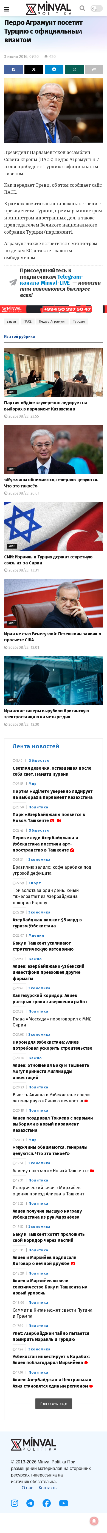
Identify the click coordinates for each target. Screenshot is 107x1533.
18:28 (19, 1273)
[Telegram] (30, 1503)
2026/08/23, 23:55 (23, 416)
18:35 (19, 1250)
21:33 (19, 1011)
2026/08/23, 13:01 (23, 647)
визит (11, 321)
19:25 (19, 1203)
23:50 (19, 807)
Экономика (39, 860)
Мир (12, 392)
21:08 (19, 1035)
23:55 (19, 784)
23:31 (19, 860)
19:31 (19, 1180)
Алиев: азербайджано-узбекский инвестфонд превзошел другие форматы (49, 972)
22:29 (19, 912)
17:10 (19, 1372)
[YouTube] (63, 1503)
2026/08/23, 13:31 (23, 570)
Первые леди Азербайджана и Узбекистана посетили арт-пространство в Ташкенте (45, 844)
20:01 (19, 1140)
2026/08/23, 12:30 (23, 724)
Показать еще (53, 1404)
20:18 (19, 1110)
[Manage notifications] (94, 1521)
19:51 (19, 1163)
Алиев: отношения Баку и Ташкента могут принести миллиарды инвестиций (51, 1071)
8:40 (18, 761)
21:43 (19, 988)
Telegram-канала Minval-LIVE (51, 279)
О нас (27, 1488)
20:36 (19, 1058)
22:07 (19, 935)
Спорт (35, 883)
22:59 (19, 883)
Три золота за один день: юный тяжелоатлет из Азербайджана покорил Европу (46, 896)
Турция (79, 321)
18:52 (19, 1227)
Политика (38, 807)
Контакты (48, 1488)
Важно (35, 959)
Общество (39, 760)
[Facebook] (47, 1503)
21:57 (19, 959)
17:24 (19, 1349)
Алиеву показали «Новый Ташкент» (51, 1170)
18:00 (19, 1303)
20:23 (19, 1087)
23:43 (19, 830)
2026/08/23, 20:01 (23, 493)
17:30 (19, 1326)
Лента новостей (36, 746)
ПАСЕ (28, 321)
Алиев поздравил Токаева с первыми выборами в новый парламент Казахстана (53, 1124)
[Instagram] (14, 1503)
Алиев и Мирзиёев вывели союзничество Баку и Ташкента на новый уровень (50, 1287)
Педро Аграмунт (52, 321)
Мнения (36, 935)
